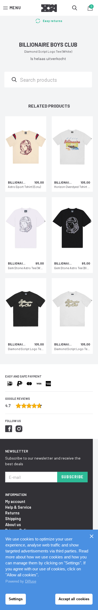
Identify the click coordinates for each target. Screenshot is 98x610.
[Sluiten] (91, 536)
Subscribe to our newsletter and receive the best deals (43, 461)
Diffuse (30, 581)
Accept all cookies (74, 599)
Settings (16, 599)
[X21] (49, 9)
